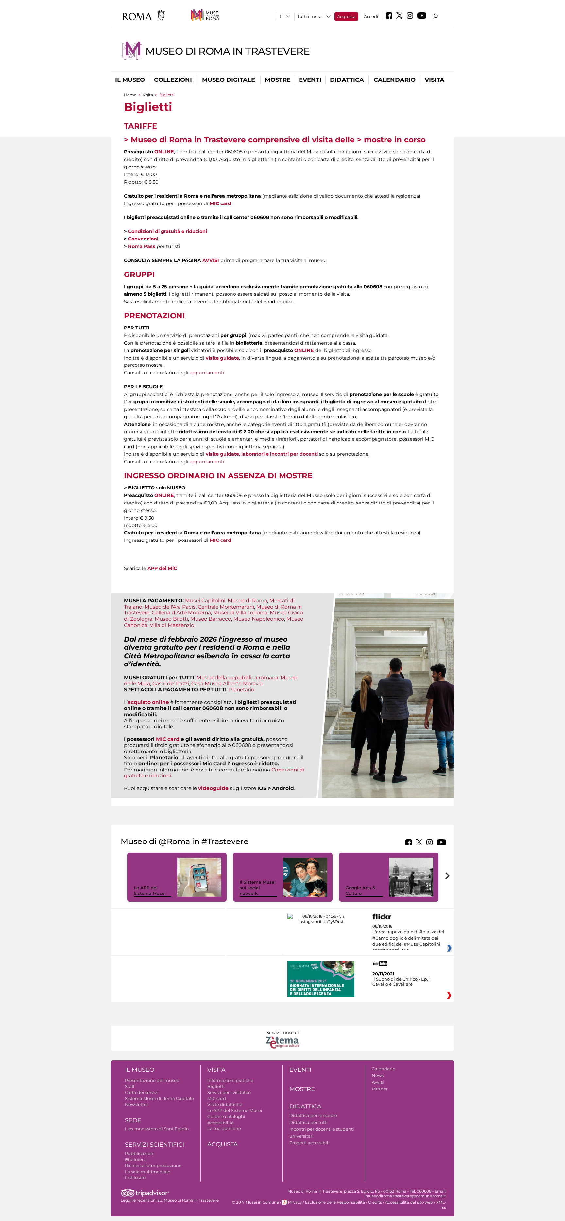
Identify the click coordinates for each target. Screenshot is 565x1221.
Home (130, 94)
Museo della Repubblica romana (237, 677)
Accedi (371, 16)
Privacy (295, 1202)
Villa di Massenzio (172, 625)
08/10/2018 (408, 938)
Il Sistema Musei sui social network (258, 887)
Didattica (347, 79)
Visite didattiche (224, 1104)
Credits (375, 1202)
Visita (434, 79)
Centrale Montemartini (226, 607)
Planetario (241, 689)
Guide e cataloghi (226, 1116)
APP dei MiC (162, 568)
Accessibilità (220, 1122)
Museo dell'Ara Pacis (170, 607)
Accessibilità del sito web (409, 1202)
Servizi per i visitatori (229, 1092)
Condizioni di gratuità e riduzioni (167, 231)
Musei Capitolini (205, 600)
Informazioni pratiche (230, 1080)
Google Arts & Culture (360, 890)
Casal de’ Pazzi (170, 684)
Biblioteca (136, 1159)
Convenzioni (143, 239)
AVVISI (210, 260)
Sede (133, 1120)
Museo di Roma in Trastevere (228, 51)
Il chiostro (135, 1177)
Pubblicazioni (140, 1153)
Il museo (130, 79)
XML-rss (441, 1205)
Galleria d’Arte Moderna (181, 613)
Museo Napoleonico (258, 619)
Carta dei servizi (142, 1092)
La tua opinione (224, 1128)
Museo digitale (228, 79)
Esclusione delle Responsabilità (335, 1202)
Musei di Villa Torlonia (240, 613)
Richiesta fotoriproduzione (153, 1165)
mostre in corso (395, 139)
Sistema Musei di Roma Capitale (159, 1098)
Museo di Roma (247, 600)
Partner (380, 1088)
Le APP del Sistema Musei (150, 890)
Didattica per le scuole (313, 1115)
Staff (129, 1086)
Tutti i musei (310, 16)
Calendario (395, 79)
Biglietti (216, 1086)
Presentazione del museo (152, 1080)
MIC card (220, 203)
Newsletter (136, 1104)
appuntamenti (207, 373)
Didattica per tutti (308, 1122)
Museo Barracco (210, 619)
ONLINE (164, 152)
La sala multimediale (147, 1171)
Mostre (278, 79)
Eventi (310, 79)
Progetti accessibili (309, 1142)
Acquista (346, 16)
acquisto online (148, 702)
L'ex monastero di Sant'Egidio (157, 1128)
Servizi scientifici (154, 1145)
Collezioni (173, 79)
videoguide (213, 788)
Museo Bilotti (171, 619)
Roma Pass (141, 246)
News (378, 1075)
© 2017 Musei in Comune (255, 1202)
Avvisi (378, 1082)
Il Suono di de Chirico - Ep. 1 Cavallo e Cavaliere (401, 981)
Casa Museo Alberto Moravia (227, 684)
